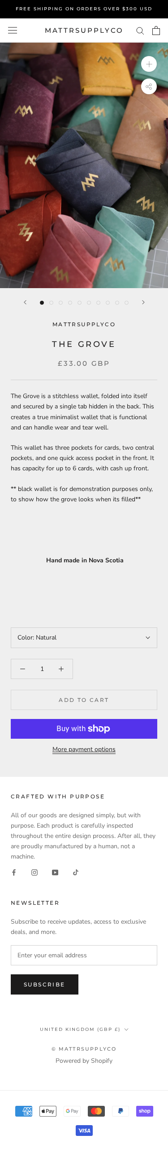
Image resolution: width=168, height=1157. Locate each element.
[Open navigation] (12, 30)
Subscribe (44, 984)
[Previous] (25, 302)
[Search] (140, 30)
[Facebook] (14, 872)
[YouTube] (55, 872)
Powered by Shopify (84, 1060)
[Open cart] (156, 30)
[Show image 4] (70, 303)
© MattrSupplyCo (84, 1049)
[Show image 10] (127, 303)
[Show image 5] (80, 303)
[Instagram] (34, 872)
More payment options (84, 749)
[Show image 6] (89, 303)
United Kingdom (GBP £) (80, 1029)
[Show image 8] (108, 303)
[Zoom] (149, 64)
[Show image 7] (98, 303)
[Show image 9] (117, 303)
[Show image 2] (51, 303)
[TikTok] (76, 872)
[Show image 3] (61, 303)
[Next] (143, 302)
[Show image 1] (42, 303)
